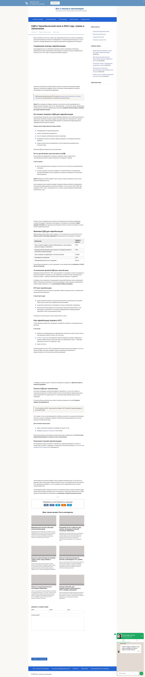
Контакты (75, 668)
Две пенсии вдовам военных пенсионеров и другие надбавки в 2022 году (102, 58)
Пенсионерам (63, 19)
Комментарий (35, 615)
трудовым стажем (48, 430)
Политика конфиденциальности (61, 668)
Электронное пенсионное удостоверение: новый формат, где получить (103, 69)
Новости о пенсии (38, 19)
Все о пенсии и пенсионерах (70, 8)
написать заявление (42, 338)
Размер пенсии (85, 19)
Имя (33, 609)
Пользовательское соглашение (100, 668)
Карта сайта (84, 668)
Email (51, 609)
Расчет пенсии (74, 19)
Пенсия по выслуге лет (99, 40)
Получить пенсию (51, 19)
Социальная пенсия (98, 37)
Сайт (68, 609)
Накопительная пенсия (99, 34)
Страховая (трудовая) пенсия (101, 31)
